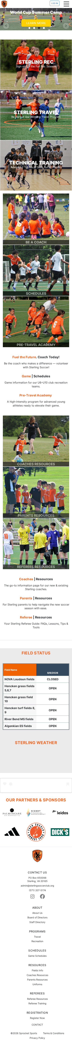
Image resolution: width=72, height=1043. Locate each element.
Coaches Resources (37, 975)
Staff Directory (37, 922)
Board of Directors (37, 917)
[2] (34, 28)
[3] (39, 28)
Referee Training (37, 1003)
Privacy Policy (37, 1038)
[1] (29, 28)
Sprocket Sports (28, 1033)
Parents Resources (37, 979)
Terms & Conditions (53, 1033)
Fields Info (37, 970)
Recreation (37, 941)
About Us (37, 912)
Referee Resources (37, 998)
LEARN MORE (36, 23)
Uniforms (37, 984)
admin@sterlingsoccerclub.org (37, 885)
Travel (37, 936)
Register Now (37, 1018)
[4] (44, 28)
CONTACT (37, 1024)
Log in (54, 3)
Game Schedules (37, 955)
